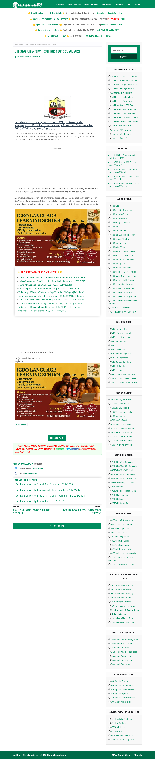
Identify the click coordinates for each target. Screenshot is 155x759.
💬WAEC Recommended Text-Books (121, 374)
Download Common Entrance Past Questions (50, 18)
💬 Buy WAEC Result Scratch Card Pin (122, 378)
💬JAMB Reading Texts (117, 263)
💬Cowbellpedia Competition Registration (123, 639)
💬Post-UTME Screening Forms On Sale (122, 76)
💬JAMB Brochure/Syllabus (118, 238)
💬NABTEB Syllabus (115, 486)
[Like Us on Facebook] (16, 473)
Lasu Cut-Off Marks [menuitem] (91, 4)
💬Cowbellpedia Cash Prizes (118, 647)
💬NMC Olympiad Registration (119, 681)
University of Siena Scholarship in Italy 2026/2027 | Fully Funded (49, 307)
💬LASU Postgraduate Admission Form (122, 109)
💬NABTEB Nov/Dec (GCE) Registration (123, 466)
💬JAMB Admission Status (118, 214)
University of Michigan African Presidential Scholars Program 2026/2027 (53, 277)
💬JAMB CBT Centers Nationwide (120, 255)
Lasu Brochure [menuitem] (59, 4)
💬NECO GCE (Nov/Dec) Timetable (121, 411)
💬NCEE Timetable (115, 731)
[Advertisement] (57, 79)
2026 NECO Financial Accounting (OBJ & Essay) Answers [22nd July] (123, 184)
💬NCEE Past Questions (117, 723)
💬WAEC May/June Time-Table (119, 361)
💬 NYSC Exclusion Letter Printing (121, 564)
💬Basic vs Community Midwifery (120, 593)
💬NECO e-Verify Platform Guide (120, 444)
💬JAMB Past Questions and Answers (122, 234)
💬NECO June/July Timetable (119, 407)
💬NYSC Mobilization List (117, 532)
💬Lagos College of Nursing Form (120, 618)
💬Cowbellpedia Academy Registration (122, 651)
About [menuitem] (129, 4)
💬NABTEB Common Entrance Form (121, 735)
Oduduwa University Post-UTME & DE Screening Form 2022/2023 (50, 495)
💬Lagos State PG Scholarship (119, 129)
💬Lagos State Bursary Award (119, 138)
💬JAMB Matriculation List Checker (121, 284)
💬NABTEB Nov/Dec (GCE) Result (120, 470)
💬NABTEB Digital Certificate (119, 503)
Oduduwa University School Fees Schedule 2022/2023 (44, 484)
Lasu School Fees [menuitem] (74, 4)
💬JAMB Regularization (117, 243)
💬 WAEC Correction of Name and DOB (122, 382)
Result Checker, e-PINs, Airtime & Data (46, 13)
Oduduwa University (24, 44)
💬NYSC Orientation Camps (118, 544)
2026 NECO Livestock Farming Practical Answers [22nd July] (123, 177)
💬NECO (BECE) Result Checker (120, 436)
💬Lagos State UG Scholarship (119, 134)
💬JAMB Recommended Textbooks (121, 259)
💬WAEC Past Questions (117, 349)
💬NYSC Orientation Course (118, 540)
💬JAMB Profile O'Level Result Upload (122, 276)
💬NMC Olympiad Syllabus (118, 693)
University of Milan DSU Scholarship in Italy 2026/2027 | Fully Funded (51, 299)
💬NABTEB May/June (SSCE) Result (121, 474)
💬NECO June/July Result (117, 416)
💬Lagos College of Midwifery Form (121, 622)
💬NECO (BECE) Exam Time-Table (120, 432)
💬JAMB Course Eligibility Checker (121, 280)
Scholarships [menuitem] (107, 4)
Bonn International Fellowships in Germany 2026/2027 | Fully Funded (51, 296)
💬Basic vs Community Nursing (120, 597)
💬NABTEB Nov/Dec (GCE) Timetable (122, 482)
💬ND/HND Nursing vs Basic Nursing (122, 605)
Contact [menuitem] (137, 4)
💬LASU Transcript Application (119, 125)
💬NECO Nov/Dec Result (117, 420)
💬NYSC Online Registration (118, 528)
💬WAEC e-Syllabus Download (119, 333)
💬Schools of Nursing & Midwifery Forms (123, 610)
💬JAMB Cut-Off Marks (117, 247)
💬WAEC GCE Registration (118, 357)
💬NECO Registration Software (119, 424)
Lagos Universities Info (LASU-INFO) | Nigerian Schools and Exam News (45, 755)
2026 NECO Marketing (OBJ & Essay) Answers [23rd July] (122, 163)
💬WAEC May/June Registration (120, 353)
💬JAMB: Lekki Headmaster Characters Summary (122, 302)
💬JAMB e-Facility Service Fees (120, 210)
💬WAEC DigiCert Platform (118, 328)
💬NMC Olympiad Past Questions (120, 685)
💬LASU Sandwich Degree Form (120, 92)
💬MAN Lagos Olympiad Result (119, 701)
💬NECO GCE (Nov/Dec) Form (119, 403)
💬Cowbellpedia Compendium (119, 664)
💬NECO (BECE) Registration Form (121, 428)
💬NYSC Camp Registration (118, 536)
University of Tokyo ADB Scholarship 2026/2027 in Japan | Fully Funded (52, 292)
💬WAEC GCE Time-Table (117, 366)
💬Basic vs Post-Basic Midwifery (120, 585)
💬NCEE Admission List (117, 727)
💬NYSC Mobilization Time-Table (120, 524)
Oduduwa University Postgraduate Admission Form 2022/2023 (49, 490)
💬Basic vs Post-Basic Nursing (119, 589)
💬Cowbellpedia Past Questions (120, 660)
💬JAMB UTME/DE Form (117, 230)
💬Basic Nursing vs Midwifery (119, 601)
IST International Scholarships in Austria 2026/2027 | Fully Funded (50, 303)
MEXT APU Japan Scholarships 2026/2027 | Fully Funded (45, 284)
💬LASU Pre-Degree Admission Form (121, 113)
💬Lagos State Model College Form (121, 739)
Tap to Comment (57, 438)
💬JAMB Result (114, 226)
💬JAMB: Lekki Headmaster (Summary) (122, 296)
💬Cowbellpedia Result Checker (120, 643)
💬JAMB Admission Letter (118, 218)
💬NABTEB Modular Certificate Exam (122, 490)
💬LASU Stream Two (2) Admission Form (123, 84)
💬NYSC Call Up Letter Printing (120, 549)
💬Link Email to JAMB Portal (119, 307)
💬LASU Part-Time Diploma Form (120, 96)
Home (16, 44)
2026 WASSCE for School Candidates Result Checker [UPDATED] (122, 156)
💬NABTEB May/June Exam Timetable (122, 478)
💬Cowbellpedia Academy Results (120, 655)
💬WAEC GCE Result (116, 345)
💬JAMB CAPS (113, 205)
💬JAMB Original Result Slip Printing (122, 271)
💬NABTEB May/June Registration (121, 461)
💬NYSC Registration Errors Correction (122, 553)
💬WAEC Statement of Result (119, 370)
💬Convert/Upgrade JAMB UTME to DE (122, 311)
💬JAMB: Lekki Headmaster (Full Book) (122, 292)
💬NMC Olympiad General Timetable (121, 697)
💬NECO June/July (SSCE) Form (120, 399)
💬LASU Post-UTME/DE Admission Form (123, 80)
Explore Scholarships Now (48, 30)
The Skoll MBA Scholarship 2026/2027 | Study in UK (43, 310)
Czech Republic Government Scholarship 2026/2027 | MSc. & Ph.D (49, 288)
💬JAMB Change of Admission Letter (121, 222)
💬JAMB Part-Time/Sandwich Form (121, 288)
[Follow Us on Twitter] (16, 467)
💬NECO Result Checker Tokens (120, 440)
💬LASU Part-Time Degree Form (120, 101)
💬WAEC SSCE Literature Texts (119, 337)
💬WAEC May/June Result (118, 341)
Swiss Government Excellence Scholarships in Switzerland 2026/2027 (51, 281)
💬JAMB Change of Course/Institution (122, 251)
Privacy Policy (138, 755)
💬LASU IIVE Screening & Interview (121, 88)
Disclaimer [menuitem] (119, 4)
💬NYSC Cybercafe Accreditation (120, 520)
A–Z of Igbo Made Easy (57, 35)
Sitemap (127, 755)
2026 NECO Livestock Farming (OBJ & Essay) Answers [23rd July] (122, 170)
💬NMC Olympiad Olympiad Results (121, 689)
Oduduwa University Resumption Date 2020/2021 (42, 501)
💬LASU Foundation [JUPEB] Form (121, 105)
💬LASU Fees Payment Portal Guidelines (123, 117)
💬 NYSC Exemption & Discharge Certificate (120, 558)
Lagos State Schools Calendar (47, 24)
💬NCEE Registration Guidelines (120, 718)
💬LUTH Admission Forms (117, 614)
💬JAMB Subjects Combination (119, 267)
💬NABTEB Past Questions (118, 494)
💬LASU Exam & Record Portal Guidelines (123, 121)
